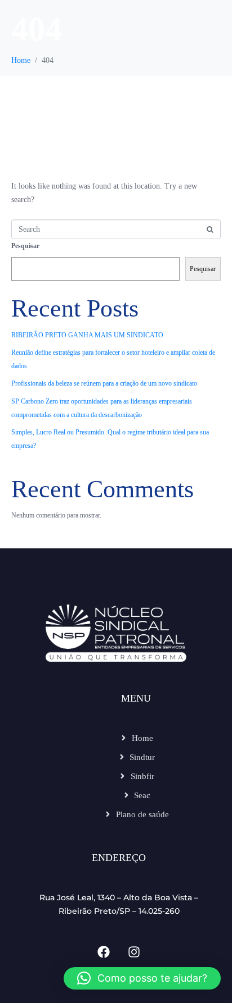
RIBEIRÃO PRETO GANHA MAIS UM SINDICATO (87, 335)
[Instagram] (134, 952)
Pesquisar (25, 246)
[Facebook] (103, 952)
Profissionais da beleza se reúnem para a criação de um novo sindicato (104, 383)
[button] (142, 978)
